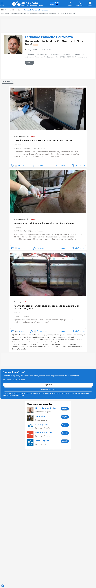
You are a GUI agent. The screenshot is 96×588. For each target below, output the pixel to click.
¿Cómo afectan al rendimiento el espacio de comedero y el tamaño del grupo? (46, 307)
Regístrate (48, 385)
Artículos (46, 50)
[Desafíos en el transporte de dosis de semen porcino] (48, 108)
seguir (65, 408)
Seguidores (31, 50)
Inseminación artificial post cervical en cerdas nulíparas (44, 223)
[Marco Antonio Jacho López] (31, 410)
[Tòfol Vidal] (31, 418)
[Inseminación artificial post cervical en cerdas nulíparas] (48, 191)
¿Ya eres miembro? (48, 389)
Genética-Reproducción (21, 136)
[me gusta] (12, 165)
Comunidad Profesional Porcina (32, 5)
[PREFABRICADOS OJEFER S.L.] (31, 434)
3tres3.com (29, 3)
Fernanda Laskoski (27, 335)
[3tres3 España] (31, 442)
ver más (29, 63)
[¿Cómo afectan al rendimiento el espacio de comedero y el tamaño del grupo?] (48, 274)
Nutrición (17, 302)
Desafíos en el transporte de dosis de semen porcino (43, 140)
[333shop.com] (31, 426)
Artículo (33, 136)
